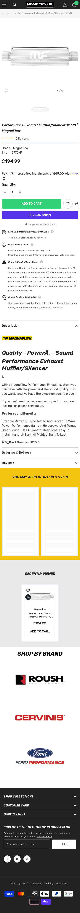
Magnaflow (20, 148)
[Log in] (65, 5)
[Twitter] (27, 859)
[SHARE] (75, 204)
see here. (41, 237)
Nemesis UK (38, 883)
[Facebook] (7, 859)
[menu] (4, 4)
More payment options (40, 224)
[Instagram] (17, 859)
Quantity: (9, 184)
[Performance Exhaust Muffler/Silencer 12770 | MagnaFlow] (40, 597)
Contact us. (57, 307)
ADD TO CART (32, 203)
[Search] (14, 4)
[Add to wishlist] (68, 204)
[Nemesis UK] (40, 680)
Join (64, 844)
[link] (20, 538)
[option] (40, 56)
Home (5, 13)
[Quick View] (28, 597)
